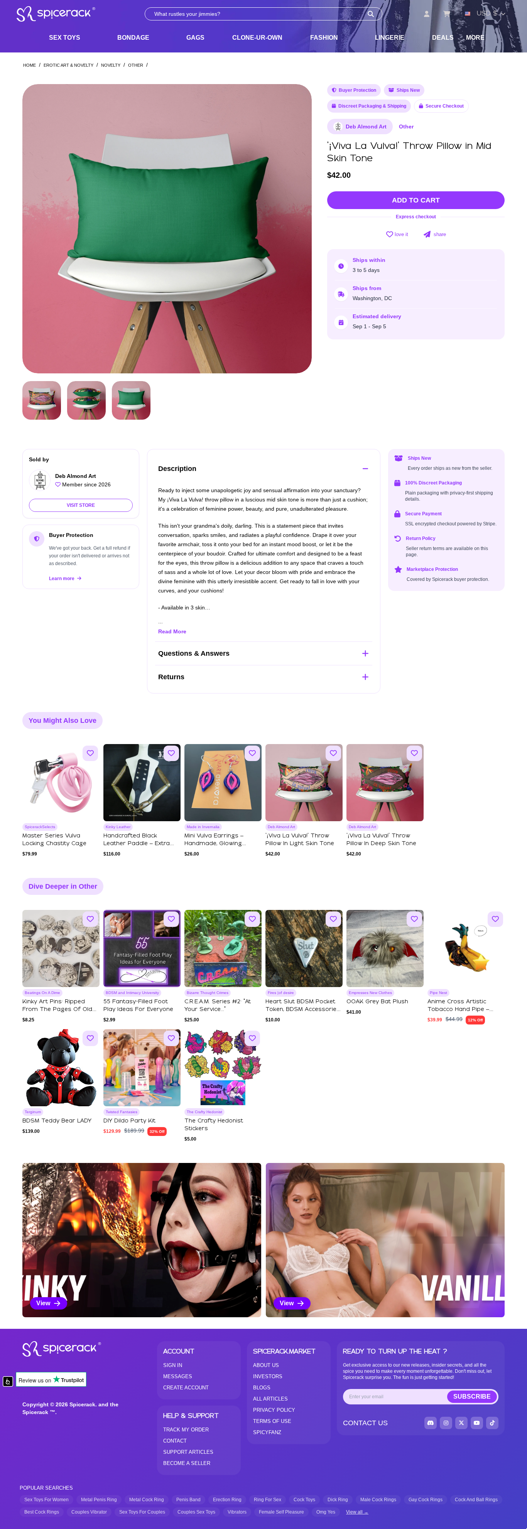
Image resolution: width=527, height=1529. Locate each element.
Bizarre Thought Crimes (207, 993)
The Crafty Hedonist (204, 1112)
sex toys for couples (142, 1512)
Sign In (172, 1365)
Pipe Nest (438, 993)
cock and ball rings (476, 1499)
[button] (298, 228)
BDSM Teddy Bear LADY (56, 1121)
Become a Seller (186, 1463)
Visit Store (81, 505)
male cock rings (378, 1499)
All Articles (270, 1399)
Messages (177, 1376)
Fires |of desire (281, 993)
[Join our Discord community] (430, 1423)
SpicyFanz (267, 1432)
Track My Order (186, 1430)
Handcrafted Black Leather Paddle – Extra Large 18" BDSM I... (136, 843)
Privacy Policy (274, 1410)
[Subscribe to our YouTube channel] (477, 1423)
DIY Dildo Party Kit (129, 1121)
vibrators (237, 1512)
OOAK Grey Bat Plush (377, 1001)
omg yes (325, 1512)
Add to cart (416, 200)
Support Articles (188, 1452)
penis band (188, 1499)
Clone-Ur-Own (257, 37)
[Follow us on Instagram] (446, 1423)
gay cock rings (426, 1499)
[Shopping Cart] (447, 14)
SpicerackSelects (40, 827)
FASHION (324, 37)
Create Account (186, 1388)
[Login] (426, 14)
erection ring (227, 1499)
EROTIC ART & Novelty (68, 65)
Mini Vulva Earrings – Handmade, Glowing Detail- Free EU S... (213, 843)
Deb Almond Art (366, 126)
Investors (267, 1376)
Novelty (110, 65)
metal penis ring (99, 1499)
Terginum (33, 1112)
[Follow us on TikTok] (492, 1423)
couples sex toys (196, 1512)
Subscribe (472, 1396)
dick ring (338, 1499)
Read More (172, 631)
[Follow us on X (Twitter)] (461, 1423)
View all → (357, 1512)
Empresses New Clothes (370, 993)
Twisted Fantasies (121, 1112)
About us (266, 1365)
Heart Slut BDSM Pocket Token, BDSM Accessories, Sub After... (303, 1009)
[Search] (370, 13)
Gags (195, 37)
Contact (175, 1441)
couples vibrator (89, 1512)
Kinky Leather (118, 827)
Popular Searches (46, 1488)
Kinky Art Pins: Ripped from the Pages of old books (57, 1009)
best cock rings (41, 1512)
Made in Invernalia (203, 827)
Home (29, 65)
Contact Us (365, 1423)
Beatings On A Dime (42, 993)
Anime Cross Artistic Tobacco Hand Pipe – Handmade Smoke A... (459, 1009)
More (475, 37)
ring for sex (267, 1499)
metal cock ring (146, 1499)
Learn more (62, 578)
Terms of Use (272, 1421)
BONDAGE (133, 37)
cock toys (304, 1499)
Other (135, 65)
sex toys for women (46, 1499)
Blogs (261, 1388)
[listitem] (141, 1240)
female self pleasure (281, 1512)
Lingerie (389, 37)
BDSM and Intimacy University (132, 993)
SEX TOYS (64, 37)
